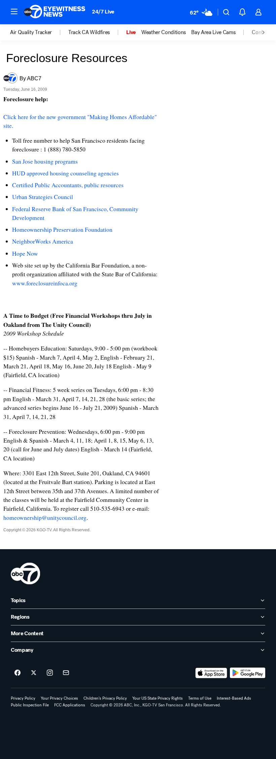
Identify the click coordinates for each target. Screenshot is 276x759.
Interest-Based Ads (234, 698)
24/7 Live (103, 11)
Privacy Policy (23, 698)
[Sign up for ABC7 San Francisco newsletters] (66, 673)
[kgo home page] (25, 573)
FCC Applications (69, 705)
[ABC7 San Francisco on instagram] (50, 673)
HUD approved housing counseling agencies (65, 173)
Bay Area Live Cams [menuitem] (213, 32)
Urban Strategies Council (42, 197)
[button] (14, 11)
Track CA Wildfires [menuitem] (89, 32)
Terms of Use (199, 698)
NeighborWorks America (42, 241)
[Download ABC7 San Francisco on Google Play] (247, 673)
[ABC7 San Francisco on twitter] (33, 673)
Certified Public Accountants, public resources (68, 185)
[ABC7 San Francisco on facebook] (17, 673)
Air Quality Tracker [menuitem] (31, 32)
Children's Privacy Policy (105, 698)
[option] (39, 32)
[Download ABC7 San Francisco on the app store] (211, 673)
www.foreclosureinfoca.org (44, 283)
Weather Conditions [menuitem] (163, 32)
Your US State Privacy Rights (157, 698)
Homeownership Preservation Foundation (62, 229)
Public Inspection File (30, 705)
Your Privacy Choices (59, 698)
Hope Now (25, 253)
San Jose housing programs (45, 161)
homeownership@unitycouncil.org (45, 517)
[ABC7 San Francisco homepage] (54, 12)
